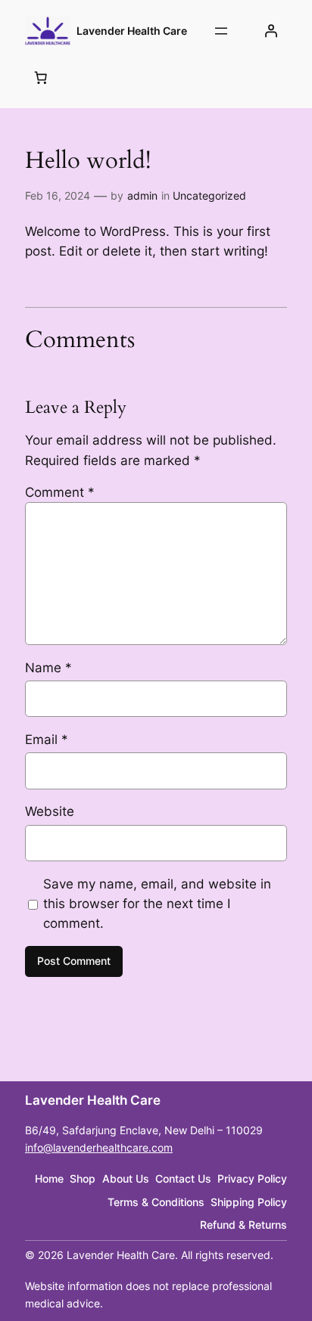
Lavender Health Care (131, 30)
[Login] (271, 31)
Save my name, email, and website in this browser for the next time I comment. (157, 903)
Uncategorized (209, 195)
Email (46, 739)
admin (142, 195)
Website (49, 811)
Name (48, 667)
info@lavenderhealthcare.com (99, 1147)
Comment (60, 492)
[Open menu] (221, 31)
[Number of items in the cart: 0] (41, 77)
